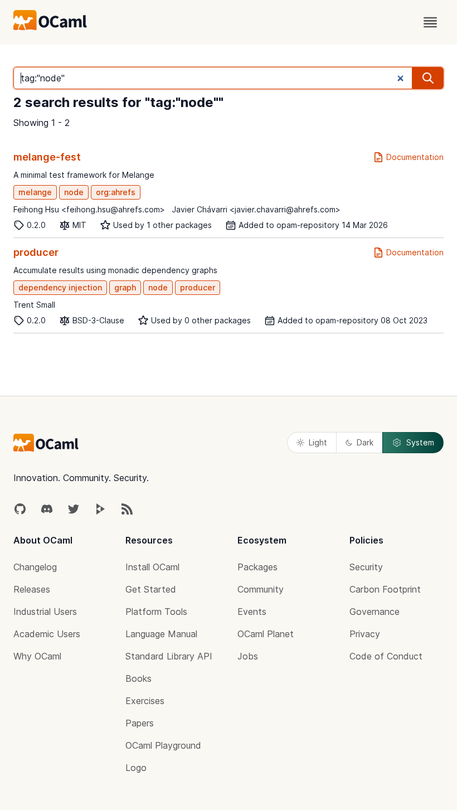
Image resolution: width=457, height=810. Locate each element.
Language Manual (161, 633)
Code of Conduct (385, 656)
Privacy (364, 633)
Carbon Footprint (385, 589)
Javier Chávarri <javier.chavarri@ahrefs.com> (256, 209)
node (74, 192)
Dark (365, 442)
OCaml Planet (265, 633)
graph (125, 287)
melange (35, 192)
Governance (374, 611)
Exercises (144, 700)
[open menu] (430, 22)
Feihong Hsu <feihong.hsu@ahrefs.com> (89, 209)
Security (366, 567)
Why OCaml (37, 656)
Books (138, 678)
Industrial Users (45, 611)
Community (260, 589)
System (420, 442)
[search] (428, 78)
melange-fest (47, 157)
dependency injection (60, 287)
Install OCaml (152, 567)
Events (251, 611)
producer (36, 252)
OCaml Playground (163, 745)
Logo (136, 767)
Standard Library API (168, 656)
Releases (31, 589)
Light (318, 442)
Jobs (247, 656)
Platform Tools (156, 611)
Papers (139, 723)
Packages (257, 567)
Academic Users (46, 633)
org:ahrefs (115, 192)
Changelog (35, 567)
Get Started (150, 589)
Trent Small (34, 304)
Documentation (415, 157)
